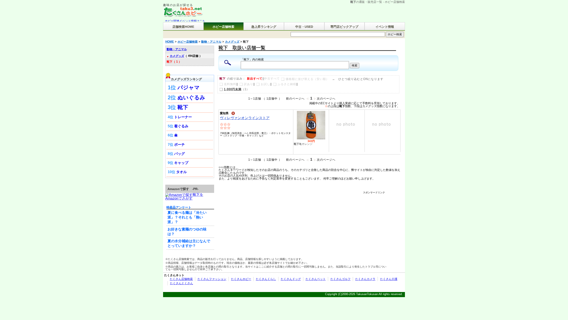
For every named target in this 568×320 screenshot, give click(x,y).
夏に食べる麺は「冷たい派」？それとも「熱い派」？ (187, 217)
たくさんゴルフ (340, 279)
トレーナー (183, 117)
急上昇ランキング (263, 26)
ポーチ (179, 144)
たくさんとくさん (181, 283)
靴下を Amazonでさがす (184, 196)
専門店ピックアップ (344, 26)
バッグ (179, 154)
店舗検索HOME (183, 26)
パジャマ (189, 87)
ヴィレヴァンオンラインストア (245, 118)
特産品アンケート (178, 207)
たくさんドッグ (291, 279)
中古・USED (304, 26)
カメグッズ (177, 56)
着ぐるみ (181, 126)
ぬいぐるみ (191, 97)
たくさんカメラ (365, 279)
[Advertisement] (304, 204)
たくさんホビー (241, 279)
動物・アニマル (177, 49)
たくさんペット (316, 279)
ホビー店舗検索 (223, 26)
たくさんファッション (211, 279)
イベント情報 (384, 26)
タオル (181, 172)
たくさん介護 (388, 279)
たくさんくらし (266, 279)
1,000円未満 (232, 89)
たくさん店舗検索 (181, 279)
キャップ (181, 163)
